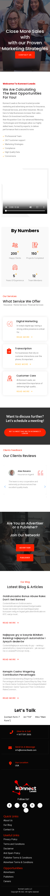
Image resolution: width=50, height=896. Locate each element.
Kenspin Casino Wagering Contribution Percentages (19, 673)
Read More (9, 622)
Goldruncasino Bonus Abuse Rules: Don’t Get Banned (24, 597)
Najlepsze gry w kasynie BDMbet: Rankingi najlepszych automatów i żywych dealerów (24, 638)
